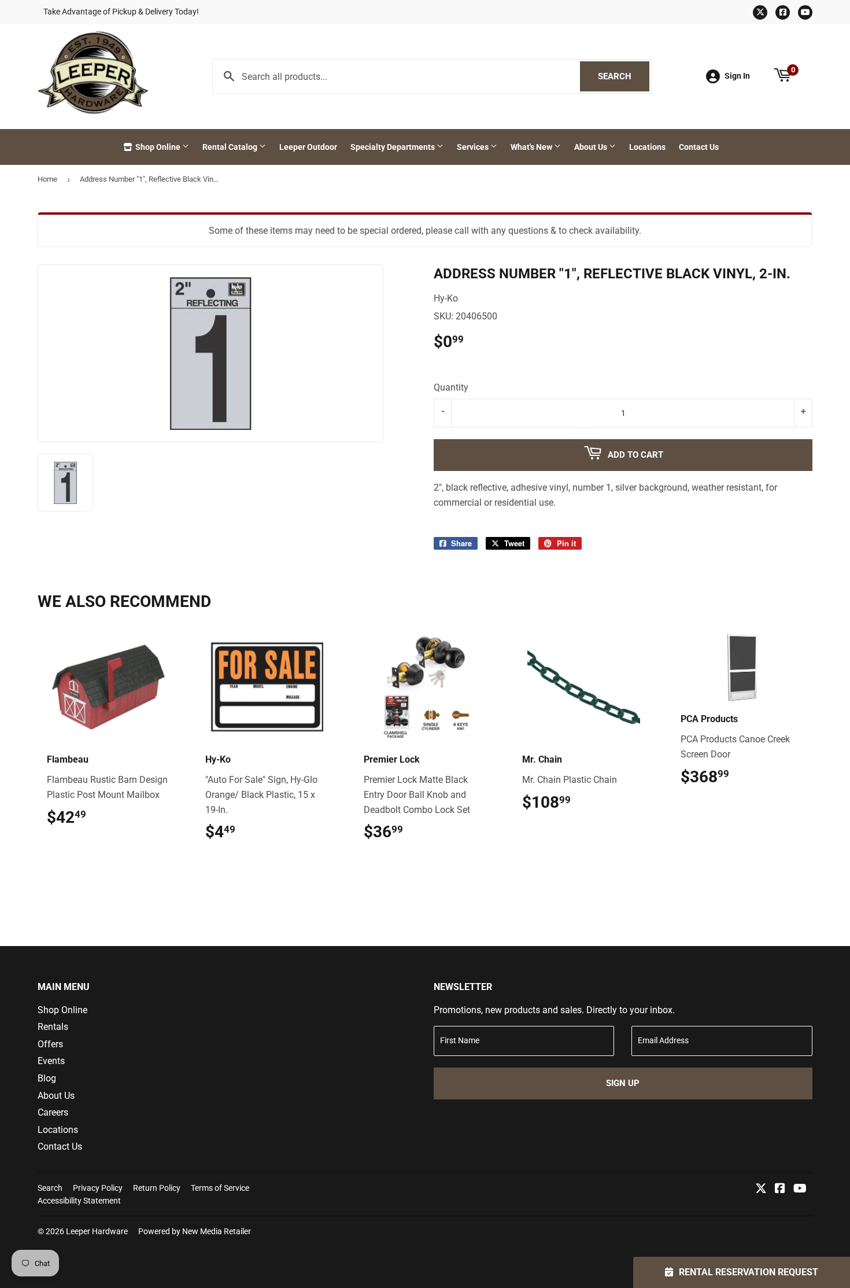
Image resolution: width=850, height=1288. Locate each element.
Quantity (451, 387)
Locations (647, 147)
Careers (53, 1112)
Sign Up (623, 1083)
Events (51, 1060)
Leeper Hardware (97, 1231)
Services (473, 147)
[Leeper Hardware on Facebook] (780, 1189)
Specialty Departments (393, 147)
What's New (532, 147)
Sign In (737, 75)
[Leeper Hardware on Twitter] (761, 1189)
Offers (50, 1044)
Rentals (53, 1026)
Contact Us (699, 147)
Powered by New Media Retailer (194, 1231)
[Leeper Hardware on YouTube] (800, 1189)
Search (623, 76)
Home (47, 179)
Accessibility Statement (79, 1200)
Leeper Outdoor (308, 147)
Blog (47, 1078)
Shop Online (158, 147)
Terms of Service (220, 1188)
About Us (591, 147)
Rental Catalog (230, 147)
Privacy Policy (98, 1188)
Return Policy (156, 1188)
